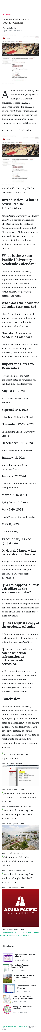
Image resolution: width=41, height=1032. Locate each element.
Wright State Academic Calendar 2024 (20, 966)
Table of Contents (18, 130)
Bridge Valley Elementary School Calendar (25, 976)
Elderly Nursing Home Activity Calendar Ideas (23, 997)
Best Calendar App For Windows (26, 987)
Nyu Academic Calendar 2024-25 (25, 955)
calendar (6, 15)
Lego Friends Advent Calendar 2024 (14, 1027)
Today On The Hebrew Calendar (22, 1007)
